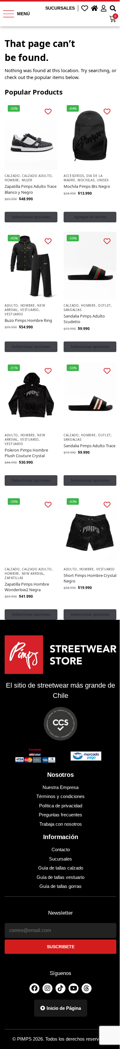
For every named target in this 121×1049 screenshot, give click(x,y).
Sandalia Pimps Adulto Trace (89, 445)
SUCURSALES (60, 8)
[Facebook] (34, 988)
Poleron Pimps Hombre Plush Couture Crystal (26, 452)
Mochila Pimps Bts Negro (87, 186)
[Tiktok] (60, 988)
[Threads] (87, 988)
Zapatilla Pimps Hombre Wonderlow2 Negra (27, 586)
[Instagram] (47, 988)
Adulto (11, 305)
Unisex (103, 180)
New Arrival (33, 573)
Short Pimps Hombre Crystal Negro (90, 578)
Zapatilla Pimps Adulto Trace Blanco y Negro (30, 189)
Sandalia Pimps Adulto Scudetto (84, 318)
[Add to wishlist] (48, 111)
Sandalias (72, 310)
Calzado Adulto (37, 176)
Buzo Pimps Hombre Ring (28, 320)
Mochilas (86, 180)
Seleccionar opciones (31, 217)
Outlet (104, 305)
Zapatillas (14, 578)
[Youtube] (73, 988)
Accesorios (74, 176)
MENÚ (23, 13)
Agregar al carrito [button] (90, 217)
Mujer (27, 180)
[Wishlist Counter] (84, 8)
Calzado (12, 176)
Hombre (12, 180)
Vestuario (29, 310)
